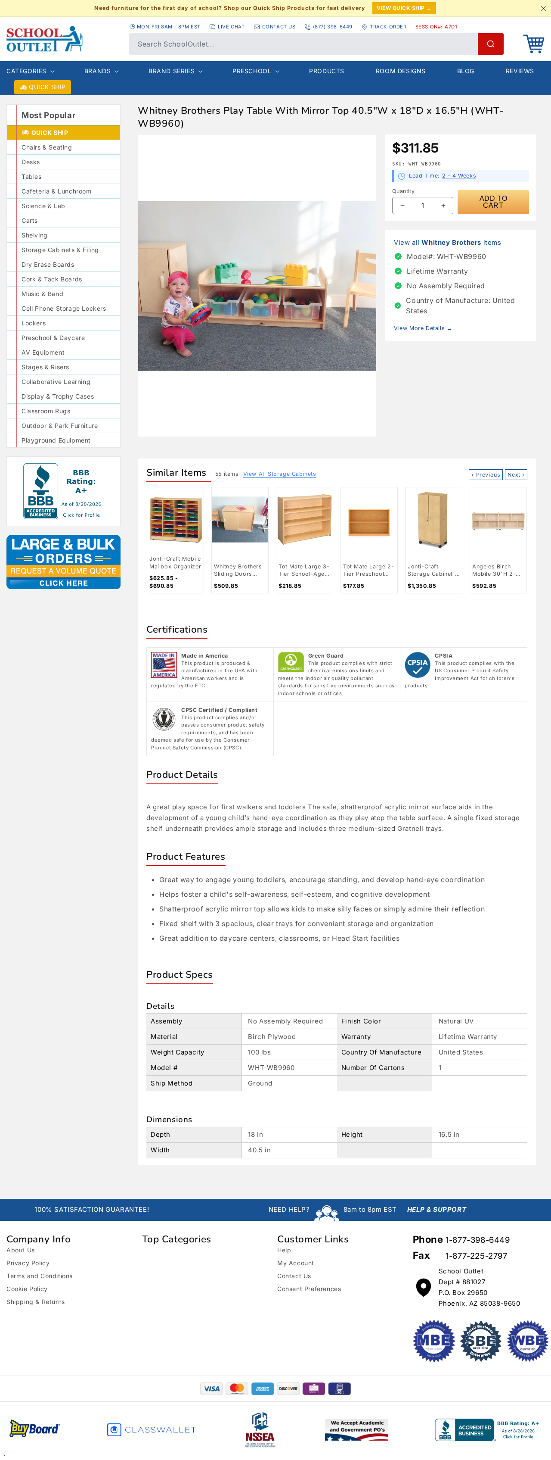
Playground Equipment (56, 440)
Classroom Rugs (46, 411)
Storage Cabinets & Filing (60, 249)
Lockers (34, 323)
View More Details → (423, 328)
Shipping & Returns (35, 1301)
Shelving (35, 235)
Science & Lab (43, 205)
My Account (295, 1263)
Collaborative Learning (56, 381)
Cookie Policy (27, 1288)
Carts (30, 220)
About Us (20, 1250)
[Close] (543, 8)
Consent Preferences (309, 1288)
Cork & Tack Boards (52, 279)
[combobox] (316, 44)
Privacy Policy (28, 1263)
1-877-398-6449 (478, 1240)
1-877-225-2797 (476, 1256)
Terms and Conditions (39, 1275)
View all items (447, 242)
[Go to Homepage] (63, 39)
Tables (32, 176)
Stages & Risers (45, 367)
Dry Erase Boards (48, 264)
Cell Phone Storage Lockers (64, 308)
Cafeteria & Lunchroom (57, 191)
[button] (534, 44)
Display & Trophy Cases (58, 396)
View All (279, 474)
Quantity (403, 191)
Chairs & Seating (47, 147)
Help (284, 1250)
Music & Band (42, 293)
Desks (31, 161)
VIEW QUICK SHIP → (404, 8)
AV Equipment (43, 352)
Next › (516, 474)
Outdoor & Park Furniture (60, 425)
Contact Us (294, 1275)
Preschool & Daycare (53, 337)
